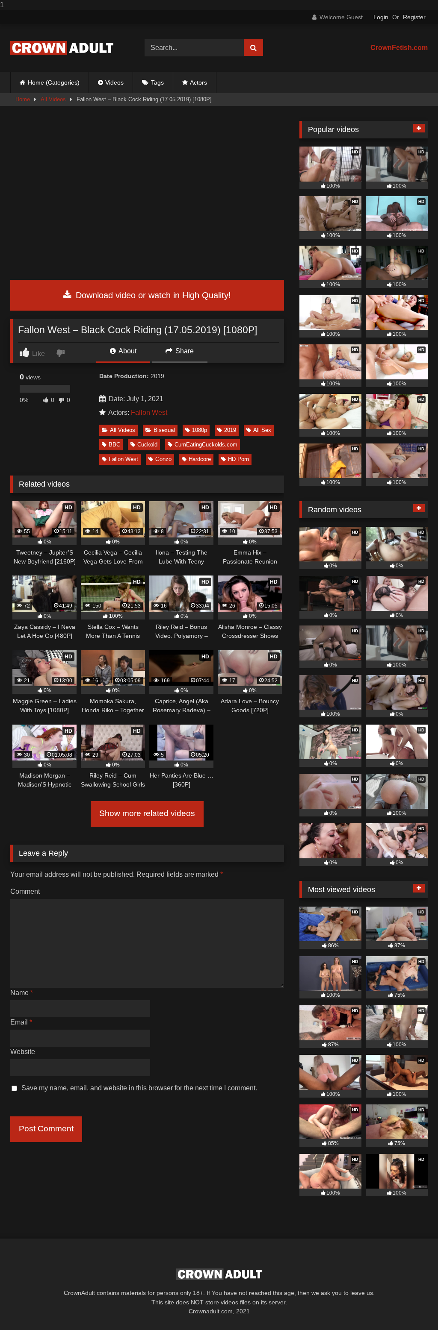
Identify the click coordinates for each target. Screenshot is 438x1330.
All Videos (53, 99)
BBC (114, 444)
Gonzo (163, 459)
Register (414, 17)
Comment (25, 891)
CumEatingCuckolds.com (206, 444)
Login (380, 17)
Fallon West (149, 412)
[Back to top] (411, 1306)
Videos (114, 82)
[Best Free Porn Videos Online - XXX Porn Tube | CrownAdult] (67, 48)
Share (184, 351)
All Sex (262, 430)
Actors (198, 82)
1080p (199, 430)
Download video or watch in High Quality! (152, 295)
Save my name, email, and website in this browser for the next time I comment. (139, 1088)
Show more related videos (147, 813)
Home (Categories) (54, 82)
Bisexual (164, 430)
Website (22, 1051)
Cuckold (147, 444)
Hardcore (200, 459)
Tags (157, 82)
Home (22, 99)
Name (21, 992)
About (126, 351)
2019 (230, 430)
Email (21, 1022)
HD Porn (238, 459)
